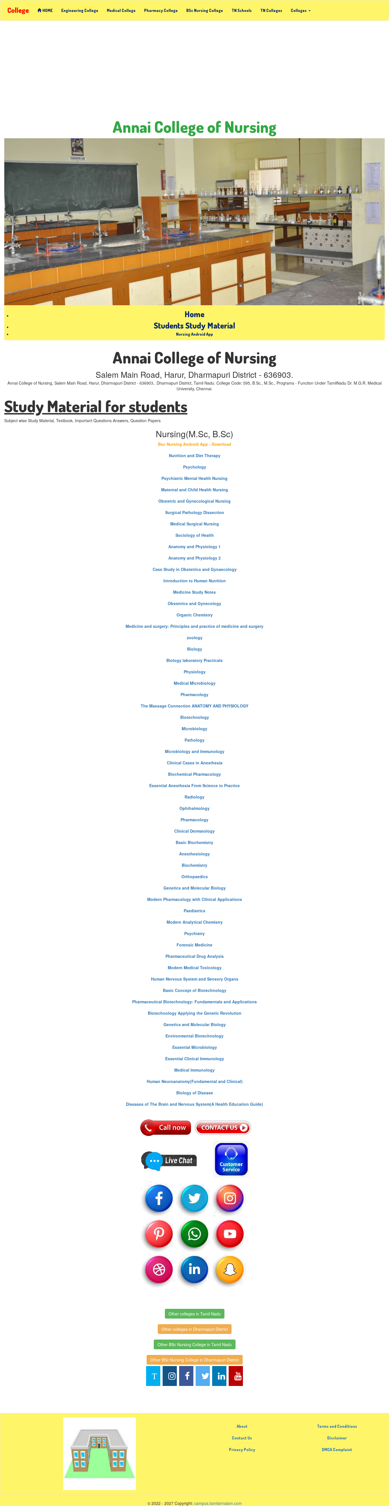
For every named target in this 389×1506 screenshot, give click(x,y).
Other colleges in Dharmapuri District (194, 1329)
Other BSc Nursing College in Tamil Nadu (194, 1344)
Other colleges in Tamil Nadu (195, 1314)
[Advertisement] (194, 66)
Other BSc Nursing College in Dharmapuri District (194, 1360)
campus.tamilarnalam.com (218, 1503)
